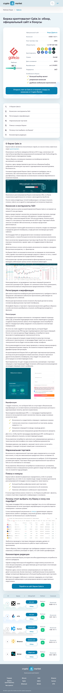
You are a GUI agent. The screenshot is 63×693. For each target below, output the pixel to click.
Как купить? (9, 685)
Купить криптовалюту (9, 681)
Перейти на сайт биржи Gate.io (31, 586)
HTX (18, 616)
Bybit (24, 681)
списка (34, 511)
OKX (18, 604)
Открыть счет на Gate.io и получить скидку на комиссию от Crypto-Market (31, 90)
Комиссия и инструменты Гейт (19, 111)
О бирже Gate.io (15, 106)
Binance (20, 641)
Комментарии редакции (17, 135)
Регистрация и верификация (19, 116)
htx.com (31, 614)
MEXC (39, 681)
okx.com (31, 602)
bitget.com (31, 652)
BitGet (19, 654)
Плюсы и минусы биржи (17, 125)
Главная (9, 678)
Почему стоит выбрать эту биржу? (21, 130)
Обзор (31, 606)
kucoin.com (31, 627)
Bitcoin (24, 678)
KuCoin (19, 629)
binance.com (31, 640)
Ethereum (24, 684)
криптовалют (14, 149)
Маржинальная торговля (18, 120)
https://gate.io (52, 32)
